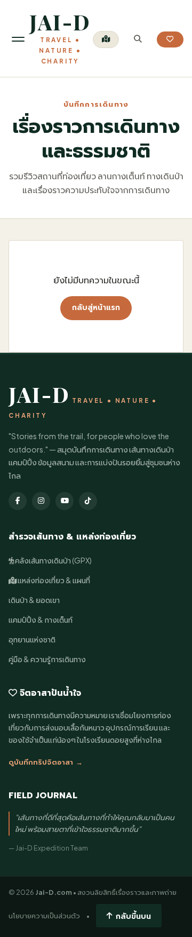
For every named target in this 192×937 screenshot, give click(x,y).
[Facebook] (18, 501)
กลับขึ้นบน (133, 915)
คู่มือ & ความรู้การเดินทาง (47, 659)
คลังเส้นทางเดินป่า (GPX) (53, 560)
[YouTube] (64, 501)
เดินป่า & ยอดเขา (34, 600)
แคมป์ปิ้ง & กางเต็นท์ (41, 619)
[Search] (137, 39)
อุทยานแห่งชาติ (32, 639)
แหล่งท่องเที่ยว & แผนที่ (53, 580)
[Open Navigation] (18, 39)
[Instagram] (41, 501)
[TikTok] (88, 501)
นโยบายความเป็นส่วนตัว (44, 915)
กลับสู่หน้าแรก (96, 307)
